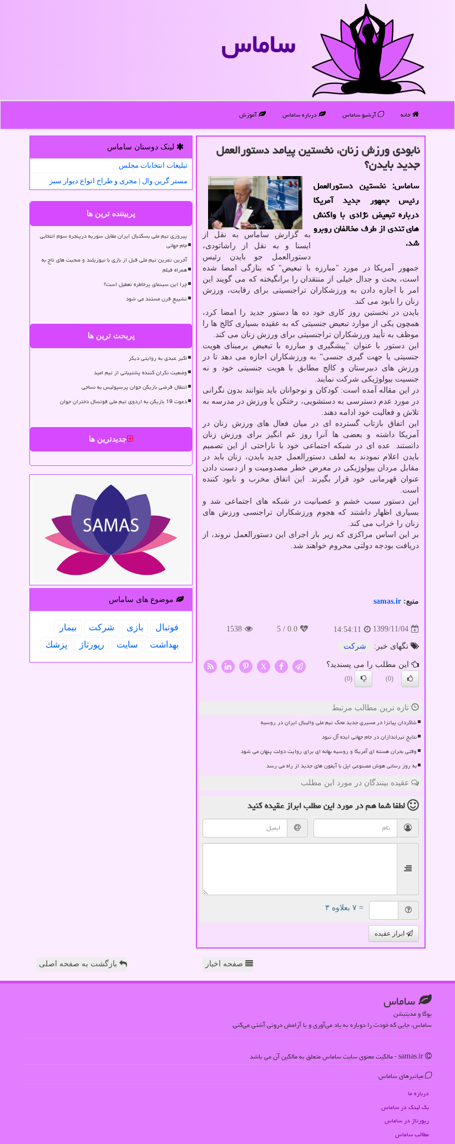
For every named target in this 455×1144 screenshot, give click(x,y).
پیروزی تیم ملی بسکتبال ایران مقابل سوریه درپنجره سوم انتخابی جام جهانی (113, 240)
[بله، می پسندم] (410, 678)
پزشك (56, 644)
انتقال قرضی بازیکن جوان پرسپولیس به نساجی (134, 387)
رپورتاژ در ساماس (407, 1120)
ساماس (258, 44)
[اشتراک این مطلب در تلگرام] (299, 665)
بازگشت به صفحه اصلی (79, 964)
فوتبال (167, 627)
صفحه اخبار (225, 964)
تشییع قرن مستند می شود (156, 298)
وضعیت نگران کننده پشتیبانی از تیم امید (140, 372)
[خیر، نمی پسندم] (363, 678)
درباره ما (418, 1093)
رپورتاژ (91, 644)
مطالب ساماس (412, 1134)
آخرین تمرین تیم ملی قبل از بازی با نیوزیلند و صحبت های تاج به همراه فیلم (114, 264)
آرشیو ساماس (360, 115)
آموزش (249, 115)
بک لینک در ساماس (405, 1107)
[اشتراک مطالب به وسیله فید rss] (210, 665)
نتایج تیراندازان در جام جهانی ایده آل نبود (369, 736)
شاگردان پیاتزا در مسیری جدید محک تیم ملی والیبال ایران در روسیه (339, 722)
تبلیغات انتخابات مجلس (153, 165)
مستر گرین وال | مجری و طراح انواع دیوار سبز (118, 181)
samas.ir (387, 601)
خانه (406, 115)
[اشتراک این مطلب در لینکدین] (228, 665)
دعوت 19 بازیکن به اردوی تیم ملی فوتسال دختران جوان (123, 401)
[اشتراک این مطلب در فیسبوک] (281, 665)
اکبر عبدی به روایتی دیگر (158, 358)
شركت (354, 646)
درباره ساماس (300, 115)
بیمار (68, 627)
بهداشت (164, 644)
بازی (135, 627)
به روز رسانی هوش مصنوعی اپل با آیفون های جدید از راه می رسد (341, 765)
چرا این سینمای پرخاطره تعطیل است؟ (145, 284)
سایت (127, 644)
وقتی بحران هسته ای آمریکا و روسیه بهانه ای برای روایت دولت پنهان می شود (329, 751)
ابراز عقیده (390, 933)
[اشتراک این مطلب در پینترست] (246, 665)
